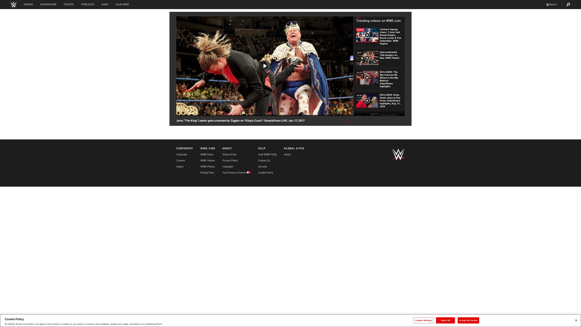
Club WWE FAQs (267, 154)
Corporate (181, 154)
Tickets (69, 4)
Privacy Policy (230, 160)
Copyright (227, 166)
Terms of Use (229, 154)
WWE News (206, 154)
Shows (28, 4)
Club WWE (122, 4)
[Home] (13, 4)
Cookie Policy (265, 172)
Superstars (48, 4)
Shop (104, 4)
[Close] (576, 320)
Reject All (445, 320)
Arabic (287, 154)
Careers (180, 160)
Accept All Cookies (468, 320)
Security (262, 166)
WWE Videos (207, 160)
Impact (179, 166)
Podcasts (87, 4)
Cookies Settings (423, 320)
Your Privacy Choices (234, 172)
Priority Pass (207, 172)
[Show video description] (350, 120)
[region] (290, 320)
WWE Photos (207, 166)
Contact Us (264, 160)
